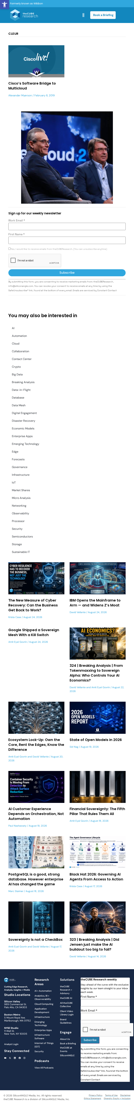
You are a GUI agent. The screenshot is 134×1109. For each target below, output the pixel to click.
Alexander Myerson (20, 95)
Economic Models (23, 428)
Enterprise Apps (22, 436)
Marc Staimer (15, 891)
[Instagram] (24, 1058)
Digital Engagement (24, 413)
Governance (19, 467)
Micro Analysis (21, 498)
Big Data (17, 374)
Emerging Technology (25, 444)
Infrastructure (20, 475)
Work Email (16, 220)
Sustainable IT (21, 552)
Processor (18, 521)
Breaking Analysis (23, 382)
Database (18, 397)
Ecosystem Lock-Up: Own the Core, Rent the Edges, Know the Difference (36, 744)
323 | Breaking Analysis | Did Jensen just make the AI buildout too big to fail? (94, 944)
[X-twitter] (10, 1058)
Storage (17, 544)
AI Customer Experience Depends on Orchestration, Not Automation (36, 813)
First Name (16, 234)
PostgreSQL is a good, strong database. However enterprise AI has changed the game (35, 879)
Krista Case (14, 617)
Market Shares (21, 490)
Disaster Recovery (23, 421)
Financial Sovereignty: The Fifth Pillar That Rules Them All (97, 811)
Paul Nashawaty (17, 825)
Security (17, 529)
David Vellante (78, 612)
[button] (4, 4)
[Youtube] (5, 1058)
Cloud (15, 343)
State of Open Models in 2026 (96, 739)
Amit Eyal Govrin (17, 641)
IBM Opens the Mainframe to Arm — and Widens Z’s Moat (95, 603)
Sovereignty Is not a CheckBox (35, 939)
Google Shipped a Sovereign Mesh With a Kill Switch (33, 632)
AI (13, 328)
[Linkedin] (15, 1058)
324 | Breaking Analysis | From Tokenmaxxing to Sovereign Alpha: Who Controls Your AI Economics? (96, 673)
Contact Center (22, 359)
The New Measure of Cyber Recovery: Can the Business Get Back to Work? (33, 605)
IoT (14, 482)
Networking (19, 505)
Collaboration (20, 351)
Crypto (16, 367)
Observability (20, 513)
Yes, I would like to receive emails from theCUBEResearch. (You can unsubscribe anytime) (59, 249)
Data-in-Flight (21, 390)
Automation (19, 336)
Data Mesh (18, 405)
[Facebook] (20, 1058)
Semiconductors (22, 536)
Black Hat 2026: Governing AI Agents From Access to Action (96, 877)
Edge (15, 451)
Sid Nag (74, 746)
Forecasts (18, 459)
